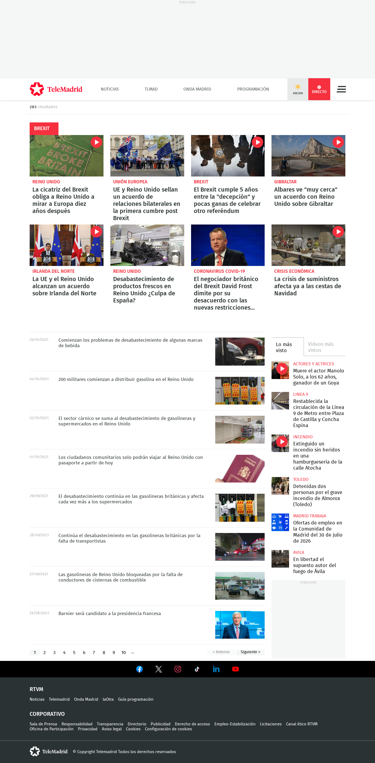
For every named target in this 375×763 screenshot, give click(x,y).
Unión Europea (130, 181)
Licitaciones (271, 724)
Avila (298, 552)
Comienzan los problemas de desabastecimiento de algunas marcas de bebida (240, 351)
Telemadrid (59, 699)
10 (123, 652)
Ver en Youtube (235, 669)
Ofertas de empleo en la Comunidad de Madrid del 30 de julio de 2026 (280, 522)
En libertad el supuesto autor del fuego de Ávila (280, 558)
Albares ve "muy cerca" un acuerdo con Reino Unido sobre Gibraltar (308, 155)
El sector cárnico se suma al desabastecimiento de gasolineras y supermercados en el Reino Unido (240, 430)
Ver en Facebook (139, 670)
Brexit (201, 181)
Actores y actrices (313, 364)
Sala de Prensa (43, 724)
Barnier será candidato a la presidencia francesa (240, 625)
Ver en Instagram (177, 669)
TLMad (151, 89)
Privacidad (87, 729)
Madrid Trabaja (309, 516)
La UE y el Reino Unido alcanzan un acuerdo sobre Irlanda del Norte (66, 245)
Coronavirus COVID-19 (219, 271)
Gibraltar (285, 181)
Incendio (303, 437)
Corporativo (47, 714)
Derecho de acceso (192, 724)
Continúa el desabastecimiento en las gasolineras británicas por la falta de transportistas (240, 547)
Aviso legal (112, 729)
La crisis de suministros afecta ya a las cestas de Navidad (308, 245)
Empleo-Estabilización (235, 724)
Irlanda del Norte (53, 271)
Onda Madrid (197, 89)
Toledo (301, 479)
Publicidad (160, 724)
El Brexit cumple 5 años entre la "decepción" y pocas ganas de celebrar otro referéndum (228, 155)
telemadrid (49, 751)
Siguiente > (250, 652)
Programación (253, 89)
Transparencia (110, 724)
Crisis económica (294, 271)
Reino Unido (46, 181)
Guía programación (135, 699)
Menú (341, 89)
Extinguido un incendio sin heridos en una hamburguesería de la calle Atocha (280, 443)
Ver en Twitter (158, 670)
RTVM (36, 689)
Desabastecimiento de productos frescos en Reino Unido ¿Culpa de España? (147, 245)
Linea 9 (300, 394)
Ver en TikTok (197, 670)
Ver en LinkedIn (216, 669)
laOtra (108, 699)
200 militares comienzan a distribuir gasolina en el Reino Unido (240, 391)
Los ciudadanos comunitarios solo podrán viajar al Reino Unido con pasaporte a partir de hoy (240, 469)
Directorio (137, 724)
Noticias (110, 89)
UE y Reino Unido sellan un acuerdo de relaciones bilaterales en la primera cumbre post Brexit (147, 155)
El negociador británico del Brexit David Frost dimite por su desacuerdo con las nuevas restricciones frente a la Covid (228, 245)
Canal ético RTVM (302, 724)
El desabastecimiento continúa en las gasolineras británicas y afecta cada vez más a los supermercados (240, 507)
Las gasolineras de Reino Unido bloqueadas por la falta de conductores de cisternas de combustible (240, 586)
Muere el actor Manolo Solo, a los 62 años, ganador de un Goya (280, 370)
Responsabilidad (77, 724)
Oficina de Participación (52, 729)
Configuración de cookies (168, 729)
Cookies (133, 729)
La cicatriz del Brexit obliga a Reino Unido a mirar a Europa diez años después (66, 155)
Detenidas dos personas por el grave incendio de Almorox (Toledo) (280, 485)
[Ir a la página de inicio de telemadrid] (56, 89)
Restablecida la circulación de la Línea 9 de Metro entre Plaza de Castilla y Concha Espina (280, 400)
